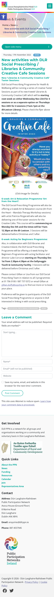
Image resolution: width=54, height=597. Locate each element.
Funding (6, 471)
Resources (7, 475)
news (44, 308)
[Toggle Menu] (49, 6)
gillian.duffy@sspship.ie (13, 285)
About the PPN (9, 464)
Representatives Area (13, 486)
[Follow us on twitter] (11, 591)
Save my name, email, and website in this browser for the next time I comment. (25, 384)
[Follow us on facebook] (5, 591)
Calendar (6, 479)
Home (5, 25)
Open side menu (13, 46)
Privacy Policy (31, 582)
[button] (3, 16)
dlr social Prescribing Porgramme (23, 308)
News (13, 25)
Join (4, 482)
